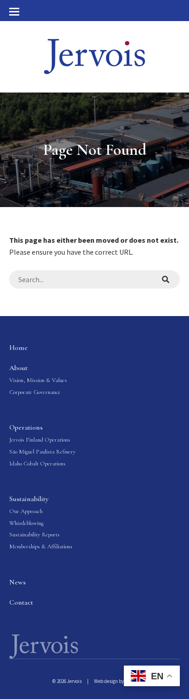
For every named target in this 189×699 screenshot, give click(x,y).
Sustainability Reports (34, 534)
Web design (106, 681)
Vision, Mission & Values (38, 380)
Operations (26, 427)
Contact (21, 602)
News (17, 582)
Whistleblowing (26, 523)
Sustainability (29, 498)
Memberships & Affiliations (40, 546)
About (18, 367)
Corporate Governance (35, 392)
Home (18, 347)
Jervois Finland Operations (39, 439)
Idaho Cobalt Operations (37, 463)
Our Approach (26, 511)
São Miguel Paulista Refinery (42, 451)
